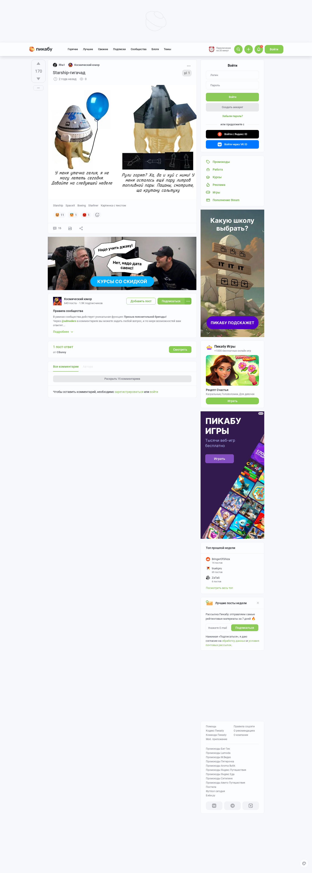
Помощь (211, 726)
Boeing (81, 205)
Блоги (155, 49)
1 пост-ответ (63, 347)
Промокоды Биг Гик (218, 748)
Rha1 (62, 64)
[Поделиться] (81, 228)
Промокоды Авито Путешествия (225, 782)
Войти (274, 49)
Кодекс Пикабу (215, 730)
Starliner (93, 205)
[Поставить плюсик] (38, 63)
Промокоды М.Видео (218, 757)
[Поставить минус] (38, 78)
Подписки (119, 49)
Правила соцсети (244, 726)
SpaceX (70, 205)
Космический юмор (78, 299)
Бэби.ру (210, 795)
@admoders (69, 321)
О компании (241, 734)
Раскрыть (122, 378)
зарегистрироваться (129, 391)
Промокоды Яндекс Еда (220, 774)
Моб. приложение (216, 739)
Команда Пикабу (216, 734)
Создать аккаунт (232, 107)
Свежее (103, 49)
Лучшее (88, 49)
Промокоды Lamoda (218, 753)
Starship (58, 205)
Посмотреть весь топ (219, 588)
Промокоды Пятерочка (220, 761)
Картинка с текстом (113, 205)
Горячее (73, 49)
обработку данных (234, 640)
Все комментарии (66, 366)
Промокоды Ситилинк (219, 778)
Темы (167, 49)
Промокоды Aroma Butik (220, 765)
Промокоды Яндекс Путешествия (226, 770)
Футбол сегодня (215, 791)
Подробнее (61, 331)
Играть (233, 401)
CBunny (61, 352)
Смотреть (180, 349)
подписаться (244, 627)
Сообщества (138, 49)
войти (154, 391)
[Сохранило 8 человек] (70, 228)
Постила (211, 787)
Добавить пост (141, 301)
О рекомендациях (244, 730)
